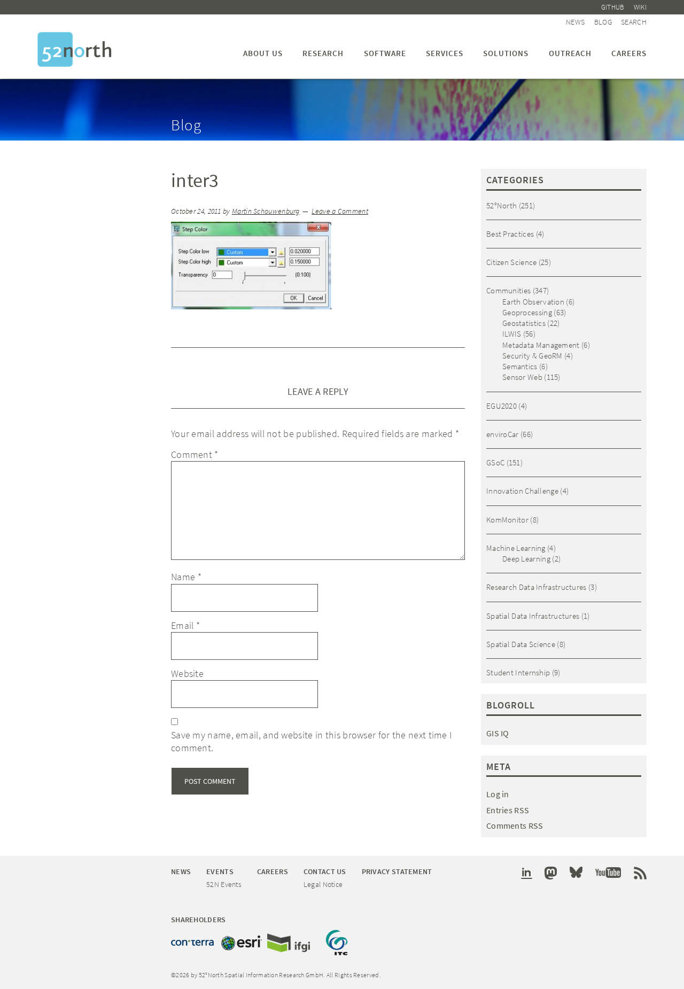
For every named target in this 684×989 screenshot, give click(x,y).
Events (220, 871)
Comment (195, 454)
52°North (501, 205)
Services (444, 53)
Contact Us (325, 871)
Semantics (520, 366)
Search (634, 22)
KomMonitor (507, 520)
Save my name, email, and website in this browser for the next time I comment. (311, 741)
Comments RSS (514, 825)
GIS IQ (497, 733)
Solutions (505, 53)
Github (613, 7)
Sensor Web (522, 377)
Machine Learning (516, 548)
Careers (629, 53)
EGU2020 (501, 406)
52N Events (224, 884)
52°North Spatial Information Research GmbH (74, 49)
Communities (508, 290)
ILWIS (512, 334)
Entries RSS (507, 810)
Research (323, 53)
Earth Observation (533, 302)
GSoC (495, 462)
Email (185, 625)
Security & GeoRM (532, 356)
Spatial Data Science (520, 644)
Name (186, 577)
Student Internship (518, 672)
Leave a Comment (340, 211)
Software (385, 53)
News (575, 22)
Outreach (570, 53)
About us (263, 53)
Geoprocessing (527, 312)
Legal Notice (323, 884)
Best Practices (510, 234)
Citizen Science (511, 262)
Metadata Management (541, 345)
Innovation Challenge (522, 491)
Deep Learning (526, 559)
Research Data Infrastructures (536, 587)
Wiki (640, 7)
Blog (603, 22)
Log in (497, 794)
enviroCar (502, 434)
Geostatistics (524, 323)
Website (187, 673)
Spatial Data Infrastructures (532, 616)
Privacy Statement (397, 871)
